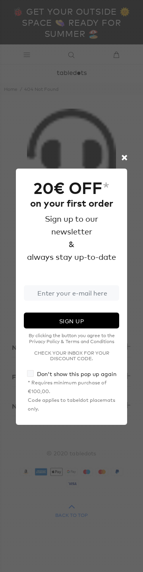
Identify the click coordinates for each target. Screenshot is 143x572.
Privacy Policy (44, 341)
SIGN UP (71, 320)
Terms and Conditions (90, 341)
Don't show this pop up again (76, 373)
